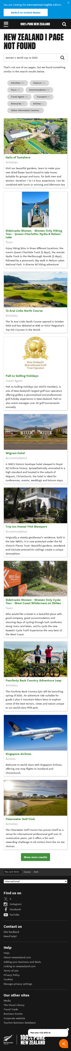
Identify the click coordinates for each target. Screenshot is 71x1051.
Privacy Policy (12, 975)
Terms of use (11, 970)
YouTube (14, 914)
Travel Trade (11, 1009)
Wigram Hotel (15, 453)
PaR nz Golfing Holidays (22, 376)
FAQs (7, 953)
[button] (6, 24)
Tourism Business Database (20, 1022)
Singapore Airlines (18, 754)
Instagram (15, 904)
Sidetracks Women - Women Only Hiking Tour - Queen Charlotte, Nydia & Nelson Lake (34, 234)
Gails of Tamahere (18, 157)
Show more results (35, 857)
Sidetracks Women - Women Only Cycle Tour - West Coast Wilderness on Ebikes (33, 601)
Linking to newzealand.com (20, 966)
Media (7, 1000)
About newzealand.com (17, 957)
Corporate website (14, 1018)
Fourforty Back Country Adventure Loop (33, 680)
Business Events (13, 1013)
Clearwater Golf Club (20, 819)
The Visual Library (14, 1005)
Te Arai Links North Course (24, 311)
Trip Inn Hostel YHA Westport (26, 527)
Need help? (10, 936)
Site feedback (11, 932)
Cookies (8, 979)
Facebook (15, 909)
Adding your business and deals (22, 962)
